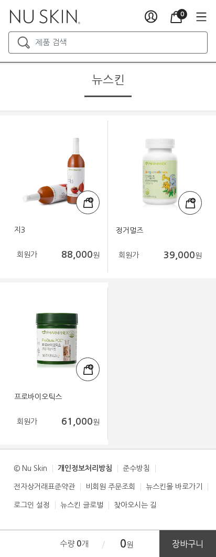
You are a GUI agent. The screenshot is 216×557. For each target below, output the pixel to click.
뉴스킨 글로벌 (81, 505)
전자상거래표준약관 (44, 486)
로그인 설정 (32, 505)
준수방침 (136, 468)
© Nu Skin (30, 468)
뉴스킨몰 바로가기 (174, 486)
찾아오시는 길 (135, 505)
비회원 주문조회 (110, 486)
